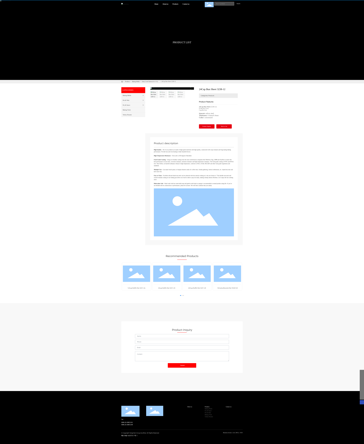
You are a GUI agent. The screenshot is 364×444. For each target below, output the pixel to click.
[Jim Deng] (362, 385)
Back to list (224, 126)
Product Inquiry (206, 126)
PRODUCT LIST (182, 42)
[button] (190, 88)
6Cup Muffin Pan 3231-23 (166, 288)
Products (127, 81)
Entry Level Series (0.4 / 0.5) (150, 81)
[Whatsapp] (362, 389)
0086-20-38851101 (127, 422)
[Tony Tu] (362, 376)
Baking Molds (136, 81)
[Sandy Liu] (362, 380)
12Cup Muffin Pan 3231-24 (136, 288)
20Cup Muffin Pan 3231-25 (197, 288)
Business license (227, 432)
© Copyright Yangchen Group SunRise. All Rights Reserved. (140, 433)
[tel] (362, 393)
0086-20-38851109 (127, 424)
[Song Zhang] (362, 372)
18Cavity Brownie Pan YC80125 (227, 288)
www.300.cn (236, 432)
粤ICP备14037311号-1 (129, 436)
